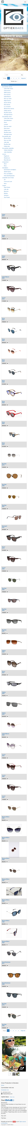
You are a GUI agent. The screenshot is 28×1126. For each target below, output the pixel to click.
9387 (3, 880)
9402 (3, 755)
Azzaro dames (7, 102)
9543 (3, 319)
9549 (3, 299)
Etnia (3, 235)
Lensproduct (5, 162)
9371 (3, 963)
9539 (3, 361)
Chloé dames (7, 90)
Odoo (14, 1121)
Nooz (5, 183)
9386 (3, 901)
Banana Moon (7, 138)
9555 (3, 257)
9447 (3, 631)
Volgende (23, 78)
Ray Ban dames (8, 112)
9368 (3, 984)
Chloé (3, 214)
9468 (3, 569)
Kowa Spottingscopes (9, 175)
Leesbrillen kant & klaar (8, 177)
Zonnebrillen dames (7, 86)
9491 (3, 527)
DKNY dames (7, 92)
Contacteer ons (5, 1090)
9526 (3, 423)
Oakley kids (7, 146)
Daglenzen (6, 156)
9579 (3, 216)
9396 (3, 776)
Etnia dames (7, 104)
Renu (5, 166)
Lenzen (4, 154)
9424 (3, 714)
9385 (3, 922)
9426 (3, 693)
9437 (3, 672)
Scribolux (6, 195)
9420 (3, 735)
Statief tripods (7, 171)
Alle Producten (5, 84)
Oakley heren (7, 130)
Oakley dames (7, 110)
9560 (3, 236)
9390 (3, 859)
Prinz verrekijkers (8, 173)
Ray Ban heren (7, 132)
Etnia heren (7, 128)
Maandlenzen (7, 160)
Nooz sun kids (7, 140)
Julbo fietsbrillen (8, 152)
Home (2, 1085)
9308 (3, 1025)
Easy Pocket (7, 187)
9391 (3, 839)
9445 (3, 652)
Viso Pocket (7, 197)
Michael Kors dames (9, 108)
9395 (3, 797)
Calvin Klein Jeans (8, 88)
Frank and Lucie (8, 181)
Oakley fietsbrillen (8, 150)
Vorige (4, 78)
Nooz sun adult (7, 98)
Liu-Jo (3, 297)
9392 (3, 818)
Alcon (5, 164)
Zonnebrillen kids (6, 136)
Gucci (5, 122)
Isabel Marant (7, 96)
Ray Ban (4, 463)
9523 (3, 444)
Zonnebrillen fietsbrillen (8, 148)
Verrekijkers (5, 168)
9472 (3, 548)
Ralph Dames (7, 100)
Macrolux (6, 191)
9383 (3, 942)
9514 (3, 465)
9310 (3, 1005)
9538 (3, 382)
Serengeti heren (8, 134)
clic (5, 179)
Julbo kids (6, 142)
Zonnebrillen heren (7, 116)
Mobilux (6, 193)
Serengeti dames (8, 114)
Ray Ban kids (7, 144)
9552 (3, 278)
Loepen (4, 185)
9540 (3, 340)
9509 (3, 485)
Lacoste (6, 124)
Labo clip (6, 189)
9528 (3, 402)
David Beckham (8, 120)
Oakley (4, 650)
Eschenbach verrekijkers (10, 169)
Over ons (12, 1097)
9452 (3, 610)
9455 (3, 589)
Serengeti (4, 526)
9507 (3, 506)
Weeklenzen (7, 158)
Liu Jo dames (7, 106)
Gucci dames (7, 94)
